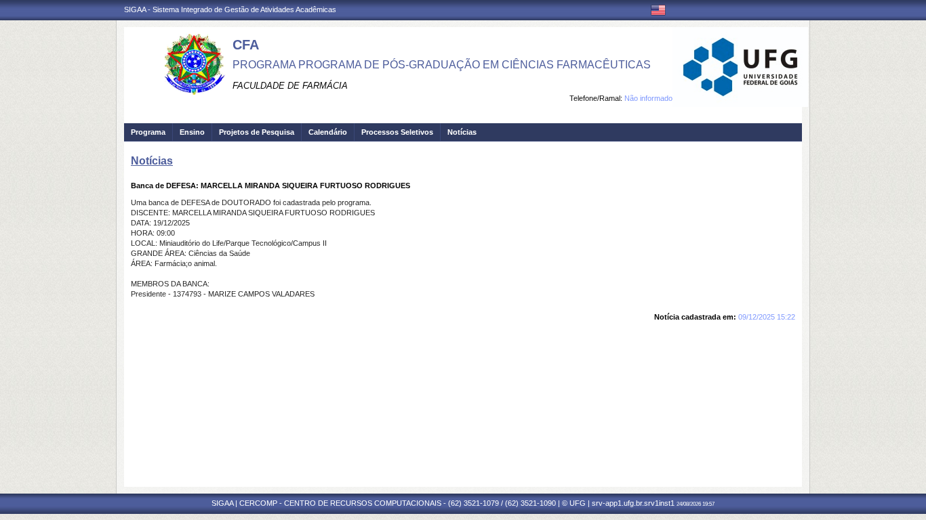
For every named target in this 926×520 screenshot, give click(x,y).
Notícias (462, 132)
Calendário (327, 132)
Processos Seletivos (397, 132)
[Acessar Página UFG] (740, 67)
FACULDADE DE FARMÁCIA (290, 86)
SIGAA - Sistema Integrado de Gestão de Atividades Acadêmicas (230, 9)
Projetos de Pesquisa (256, 132)
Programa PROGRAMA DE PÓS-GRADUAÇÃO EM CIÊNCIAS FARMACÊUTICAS (442, 64)
